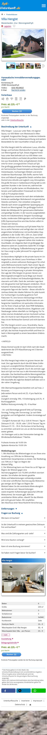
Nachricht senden (18, 90)
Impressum (37, 701)
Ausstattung (7, 638)
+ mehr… (5, 635)
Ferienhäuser (11, 14)
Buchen (16, 111)
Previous (3, 66)
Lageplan (7, 26)
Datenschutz (20, 704)
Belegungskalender (10, 642)
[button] (8, 690)
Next (43, 66)
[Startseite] (30, 704)
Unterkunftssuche (17, 120)
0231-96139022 (17, 88)
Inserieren (25, 701)
